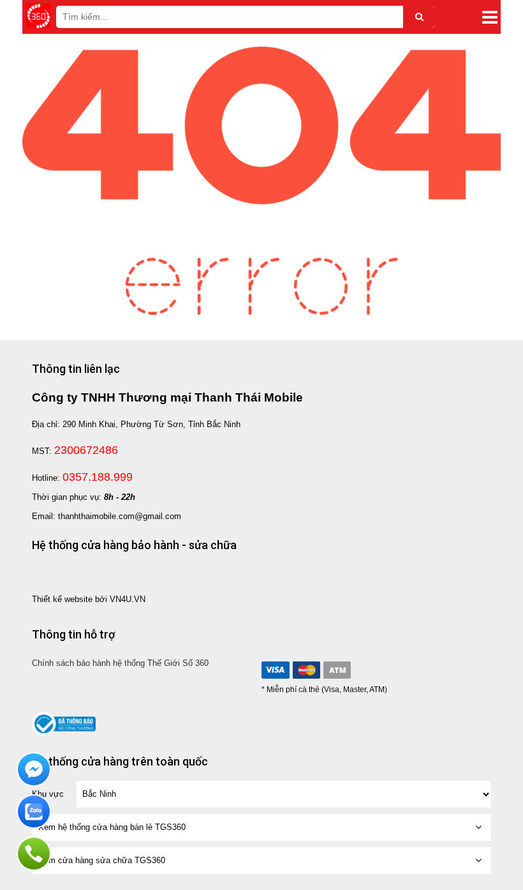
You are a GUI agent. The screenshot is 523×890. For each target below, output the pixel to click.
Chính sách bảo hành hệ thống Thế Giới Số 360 (120, 663)
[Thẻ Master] (306, 670)
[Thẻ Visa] (276, 670)
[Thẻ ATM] (337, 670)
